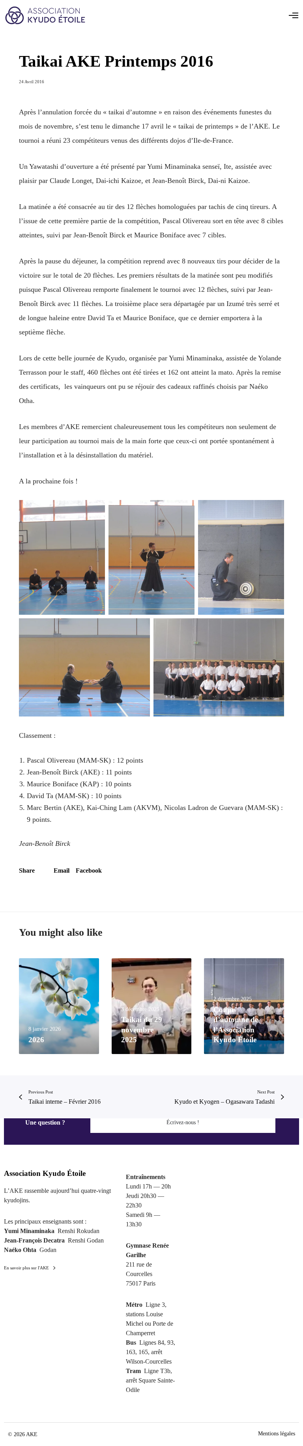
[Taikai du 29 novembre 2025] (152, 1006)
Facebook (89, 870)
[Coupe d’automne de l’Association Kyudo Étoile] (244, 1006)
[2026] (59, 1006)
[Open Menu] (293, 15)
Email (61, 870)
